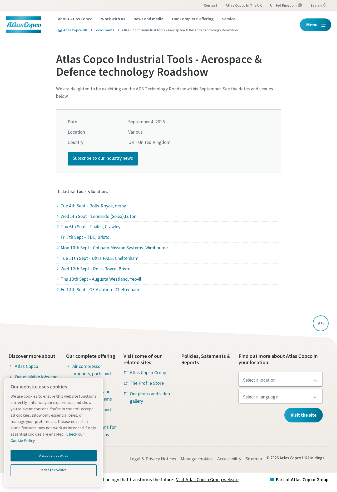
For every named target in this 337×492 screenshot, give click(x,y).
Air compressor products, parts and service (91, 373)
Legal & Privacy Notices (153, 459)
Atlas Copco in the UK (244, 5)
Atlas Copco (26, 366)
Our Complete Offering (193, 18)
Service (228, 18)
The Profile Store (147, 383)
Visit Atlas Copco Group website (207, 479)
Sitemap (254, 459)
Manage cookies (197, 459)
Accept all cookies (53, 455)
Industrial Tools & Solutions (83, 191)
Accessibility (229, 459)
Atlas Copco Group (148, 372)
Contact (210, 5)
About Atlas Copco (75, 18)
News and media (148, 18)
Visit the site (303, 415)
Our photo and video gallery (150, 397)
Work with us (113, 18)
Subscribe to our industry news (103, 158)
